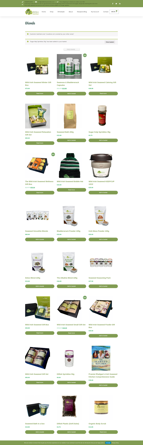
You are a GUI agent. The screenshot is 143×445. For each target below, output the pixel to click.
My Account (95, 12)
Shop (51, 12)
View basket (110, 42)
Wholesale (61, 12)
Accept (108, 442)
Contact (105, 12)
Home (44, 12)
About (71, 12)
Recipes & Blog (82, 12)
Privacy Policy (115, 442)
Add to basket (71, 93)
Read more (39, 93)
